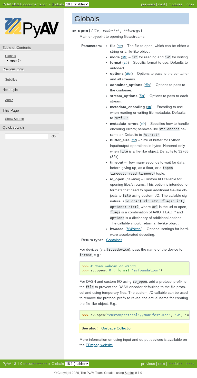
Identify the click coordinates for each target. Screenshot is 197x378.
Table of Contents (17, 47)
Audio (9, 100)
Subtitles (11, 79)
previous (148, 4)
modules (175, 4)
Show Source (14, 119)
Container (114, 240)
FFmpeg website (99, 345)
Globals (58, 4)
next (161, 4)
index (190, 4)
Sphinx (129, 373)
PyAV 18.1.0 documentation (25, 4)
